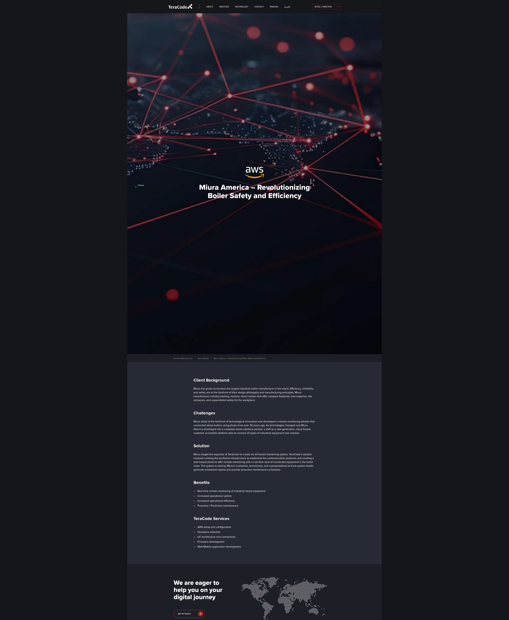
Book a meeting (323, 6)
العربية (287, 6)
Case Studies (203, 358)
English (274, 6)
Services (224, 6)
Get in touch (184, 613)
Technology (241, 6)
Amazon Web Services (183, 358)
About (209, 6)
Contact (259, 6)
